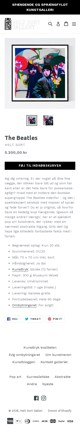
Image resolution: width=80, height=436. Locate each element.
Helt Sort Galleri (31, 410)
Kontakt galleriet (54, 362)
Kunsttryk (20, 269)
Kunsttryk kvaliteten (40, 347)
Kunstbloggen (23, 362)
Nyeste (47, 384)
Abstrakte (63, 377)
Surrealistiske (38, 377)
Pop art (15, 377)
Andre (32, 384)
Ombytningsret (24, 305)
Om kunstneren (58, 355)
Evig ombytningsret (24, 355)
